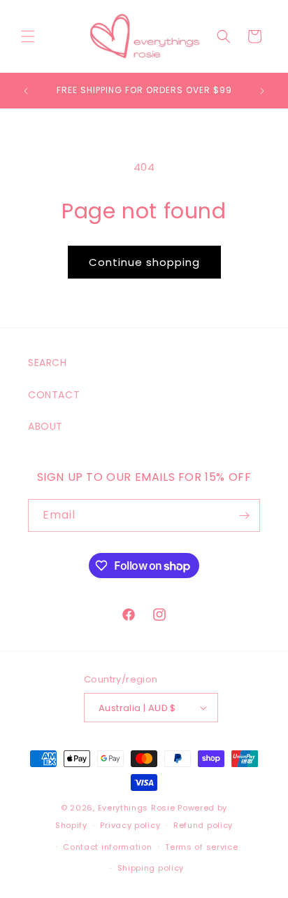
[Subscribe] (244, 515)
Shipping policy (151, 868)
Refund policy (203, 825)
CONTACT (54, 395)
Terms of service (201, 847)
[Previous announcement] (25, 91)
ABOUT (45, 426)
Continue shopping (144, 262)
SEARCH (47, 363)
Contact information (107, 847)
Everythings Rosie (136, 807)
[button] (28, 36)
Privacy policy (130, 825)
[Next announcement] (262, 91)
